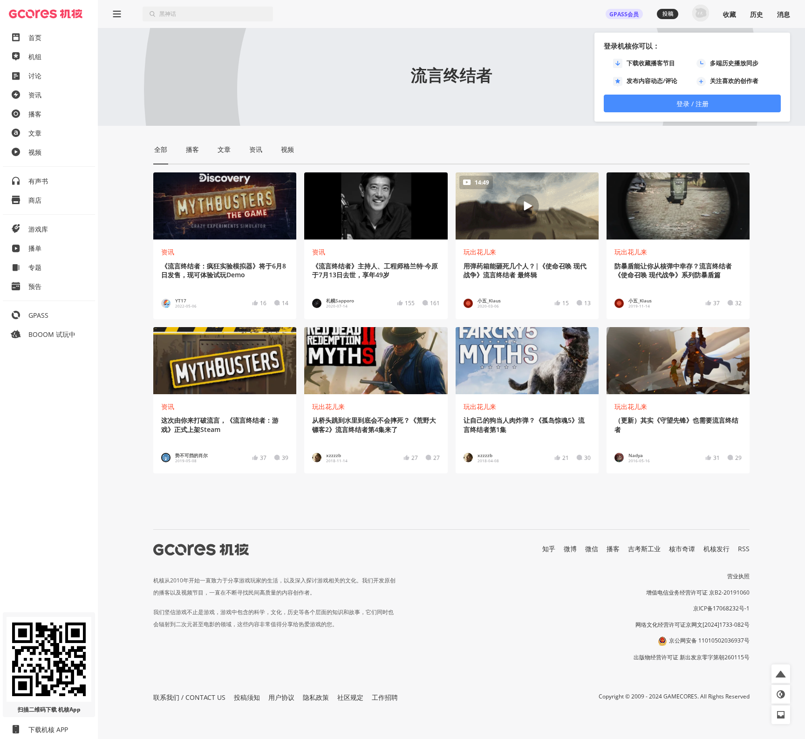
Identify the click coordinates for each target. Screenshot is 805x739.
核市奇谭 (682, 548)
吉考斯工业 (644, 548)
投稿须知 (247, 697)
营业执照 (738, 576)
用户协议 (281, 697)
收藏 (729, 14)
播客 (613, 548)
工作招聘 (385, 697)
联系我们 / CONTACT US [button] (189, 697)
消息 (783, 14)
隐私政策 (316, 697)
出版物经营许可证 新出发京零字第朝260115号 (692, 657)
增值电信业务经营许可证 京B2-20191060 (698, 592)
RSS (744, 548)
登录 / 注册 (692, 103)
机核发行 (716, 548)
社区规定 (350, 697)
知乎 (548, 548)
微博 (570, 548)
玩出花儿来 (480, 251)
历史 (756, 14)
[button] (780, 673)
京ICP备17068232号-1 (721, 608)
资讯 (167, 251)
